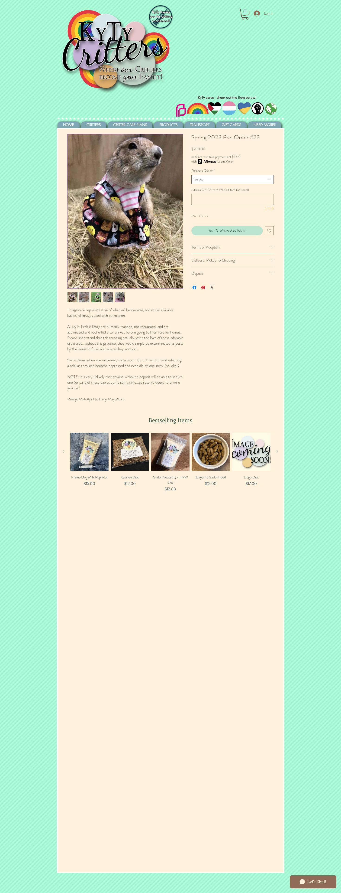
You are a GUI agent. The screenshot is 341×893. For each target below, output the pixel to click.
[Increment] (105, 499)
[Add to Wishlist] (269, 230)
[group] (170, 474)
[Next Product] (277, 451)
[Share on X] (212, 287)
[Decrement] (74, 499)
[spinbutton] (89, 499)
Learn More (225, 161)
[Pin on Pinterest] (203, 287)
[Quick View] (89, 452)
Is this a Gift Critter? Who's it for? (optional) (220, 190)
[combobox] (232, 179)
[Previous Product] (63, 451)
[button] (245, 14)
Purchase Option (203, 170)
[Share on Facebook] (194, 287)
